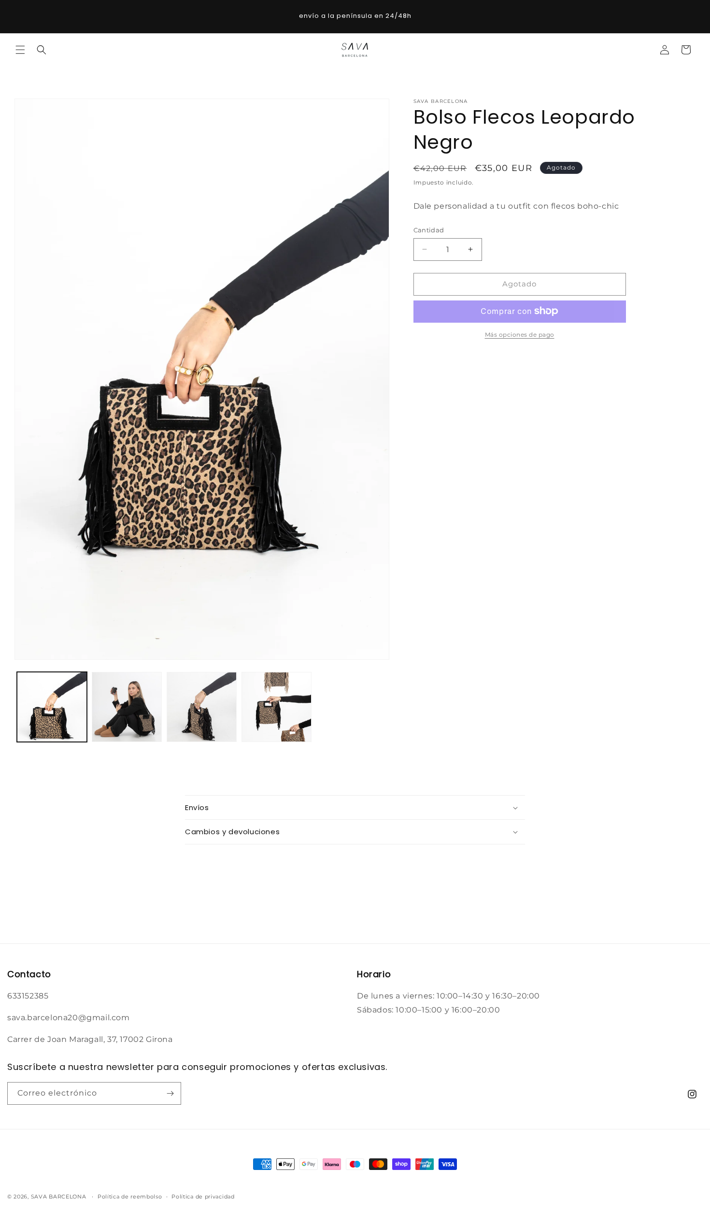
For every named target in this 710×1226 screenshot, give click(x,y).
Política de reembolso (130, 1196)
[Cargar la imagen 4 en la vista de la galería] (276, 707)
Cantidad (428, 230)
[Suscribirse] (170, 1093)
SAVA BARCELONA (58, 1196)
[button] (20, 49)
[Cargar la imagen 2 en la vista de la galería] (127, 707)
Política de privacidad (202, 1196)
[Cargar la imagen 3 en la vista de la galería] (202, 707)
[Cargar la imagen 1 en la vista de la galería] (52, 707)
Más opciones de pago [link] (519, 334)
